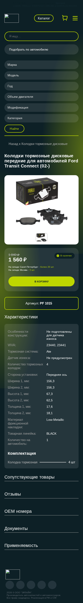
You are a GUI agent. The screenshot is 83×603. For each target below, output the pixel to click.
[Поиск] (73, 36)
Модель (13, 75)
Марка (12, 64)
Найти (14, 128)
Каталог (44, 18)
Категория (15, 118)
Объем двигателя (20, 96)
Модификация (18, 107)
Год (10, 86)
